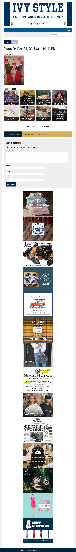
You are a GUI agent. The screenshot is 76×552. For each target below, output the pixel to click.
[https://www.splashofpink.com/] (38, 516)
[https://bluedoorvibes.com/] (38, 290)
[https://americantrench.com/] (38, 466)
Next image (46, 126)
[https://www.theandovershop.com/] (38, 240)
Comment (9, 151)
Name (8, 165)
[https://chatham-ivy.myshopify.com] (38, 315)
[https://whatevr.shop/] (38, 416)
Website (8, 177)
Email (8, 171)
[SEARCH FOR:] (61, 34)
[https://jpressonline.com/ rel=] (38, 215)
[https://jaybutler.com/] (38, 265)
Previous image (31, 126)
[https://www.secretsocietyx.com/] (38, 441)
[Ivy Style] (38, 14)
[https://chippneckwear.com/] (38, 542)
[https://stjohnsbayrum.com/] (38, 341)
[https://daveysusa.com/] (38, 366)
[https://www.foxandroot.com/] (38, 491)
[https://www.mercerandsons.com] (38, 391)
